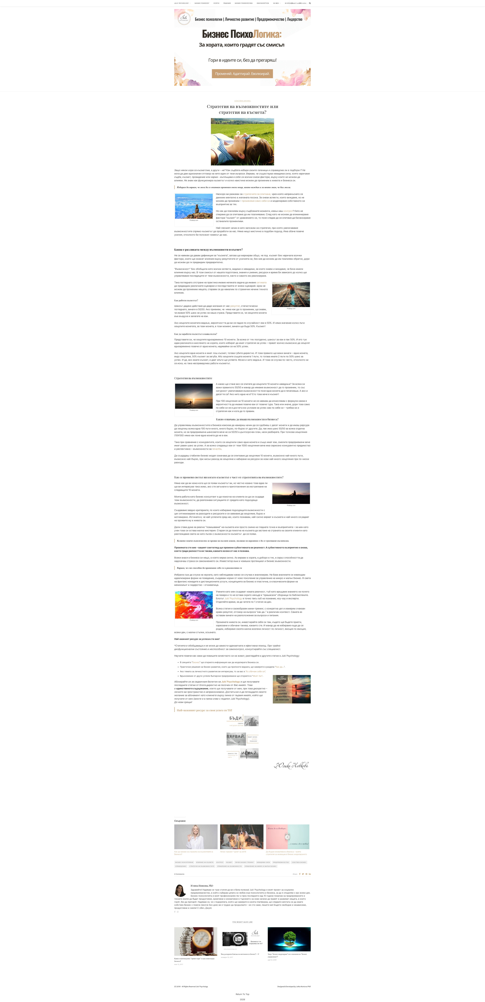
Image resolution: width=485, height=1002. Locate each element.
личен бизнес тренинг (244, 862)
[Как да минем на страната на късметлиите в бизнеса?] (196, 836)
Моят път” (257, 676)
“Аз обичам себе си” (255, 671)
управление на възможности (229, 866)
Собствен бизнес (242, 100)
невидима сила (263, 862)
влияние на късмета (204, 862)
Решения (227, 3)
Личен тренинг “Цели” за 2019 (233, 852)
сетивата (261, 282)
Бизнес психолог (202, 3)
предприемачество (281, 862)
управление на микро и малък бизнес (260, 866)
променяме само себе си (256, 201)
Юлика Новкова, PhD (202, 885)
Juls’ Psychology (181, 3)
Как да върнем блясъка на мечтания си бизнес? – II (240, 954)
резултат (235, 306)
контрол (288, 211)
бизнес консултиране (184, 862)
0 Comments (179, 874)
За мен (276, 3)
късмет (229, 862)
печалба (216, 449)
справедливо (180, 866)
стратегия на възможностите (201, 866)
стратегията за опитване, (257, 194)
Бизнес (196, 662)
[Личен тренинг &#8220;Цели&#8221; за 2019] (241, 836)
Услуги (216, 3)
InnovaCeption (263, 3)
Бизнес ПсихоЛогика (244, 3)
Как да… (280, 667)
